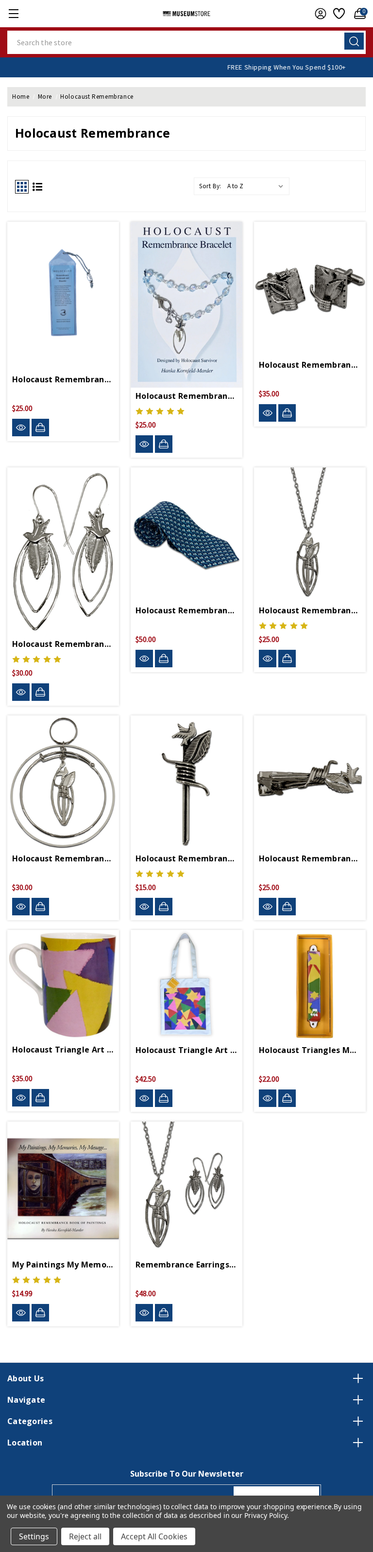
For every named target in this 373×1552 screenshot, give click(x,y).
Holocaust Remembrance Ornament (63, 858)
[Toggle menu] (13, 13)
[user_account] (318, 13)
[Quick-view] (21, 427)
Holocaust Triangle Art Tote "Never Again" (186, 1050)
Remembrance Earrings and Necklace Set (186, 1264)
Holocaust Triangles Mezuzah (310, 1050)
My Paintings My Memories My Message (63, 1264)
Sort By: (210, 186)
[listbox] (257, 186)
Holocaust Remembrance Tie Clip (310, 858)
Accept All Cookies (154, 1536)
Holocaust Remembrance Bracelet (186, 396)
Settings (34, 1536)
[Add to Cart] (40, 427)
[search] (354, 41)
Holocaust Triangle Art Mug (63, 1049)
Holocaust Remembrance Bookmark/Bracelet (63, 379)
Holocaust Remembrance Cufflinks (310, 364)
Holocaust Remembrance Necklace (310, 610)
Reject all (85, 1536)
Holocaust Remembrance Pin (186, 858)
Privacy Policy (265, 1515)
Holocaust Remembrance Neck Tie (186, 610)
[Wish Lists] (337, 13)
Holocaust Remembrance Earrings (63, 644)
